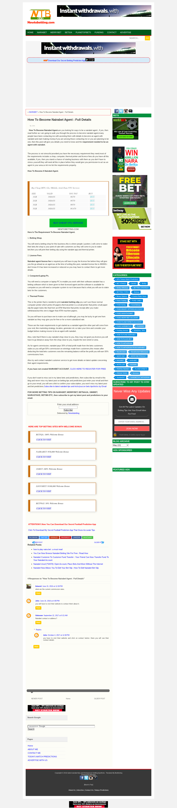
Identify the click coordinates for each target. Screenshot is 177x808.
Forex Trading (121, 301)
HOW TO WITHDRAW (124, 343)
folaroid (38, 586)
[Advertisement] (88, 85)
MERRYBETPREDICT (138, 356)
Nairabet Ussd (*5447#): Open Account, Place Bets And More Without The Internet (68, 564)
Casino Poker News (139, 296)
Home (30, 32)
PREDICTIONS (122, 373)
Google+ (54, 537)
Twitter (44, 537)
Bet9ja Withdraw (122, 288)
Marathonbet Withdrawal (139, 352)
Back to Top (88, 785)
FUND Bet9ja (121, 305)
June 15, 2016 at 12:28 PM (52, 586)
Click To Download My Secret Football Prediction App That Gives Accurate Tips (61, 530)
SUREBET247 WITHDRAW (140, 377)
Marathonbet (121, 352)
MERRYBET (121, 356)
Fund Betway (136, 305)
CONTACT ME (34, 753)
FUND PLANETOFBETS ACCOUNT (129, 322)
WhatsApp (87, 537)
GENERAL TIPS (139, 330)
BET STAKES (121, 283)
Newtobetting (73, 413)
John (37, 601)
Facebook (33, 537)
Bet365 (133, 283)
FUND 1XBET (137, 301)
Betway (136, 292)
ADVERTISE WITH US (37, 760)
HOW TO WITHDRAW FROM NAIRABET (131, 348)
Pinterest (65, 537)
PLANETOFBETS (141, 369)
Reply (38, 593)
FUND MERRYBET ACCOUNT (127, 318)
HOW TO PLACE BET (124, 339)
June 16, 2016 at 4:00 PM (49, 601)
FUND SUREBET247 (124, 326)
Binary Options (122, 296)
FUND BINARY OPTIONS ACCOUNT (130, 309)
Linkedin (76, 537)
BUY (92, 196)
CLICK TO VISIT (43, 439)
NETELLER (121, 365)
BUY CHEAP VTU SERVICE (68, 223)
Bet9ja (68, 32)
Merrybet (55, 32)
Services (136, 373)
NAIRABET (133, 360)
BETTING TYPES (123, 292)
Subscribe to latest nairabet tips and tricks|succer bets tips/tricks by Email (75, 386)
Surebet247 (121, 377)
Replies (38, 630)
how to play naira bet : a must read (47, 549)
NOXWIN (133, 365)
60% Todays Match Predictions (127, 279)
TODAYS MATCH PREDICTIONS (42, 756)
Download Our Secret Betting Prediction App (59, 60)
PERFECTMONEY (123, 369)
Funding (99, 32)
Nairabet (42, 32)
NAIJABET (120, 360)
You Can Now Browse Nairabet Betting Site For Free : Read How (60, 553)
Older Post (99, 542)
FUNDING (140, 326)
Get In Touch (140, 435)
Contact (111, 32)
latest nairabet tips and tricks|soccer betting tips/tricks (86, 773)
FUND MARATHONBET (125, 313)
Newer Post (37, 542)
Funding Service (122, 330)
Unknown (39, 615)
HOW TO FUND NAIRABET (126, 335)
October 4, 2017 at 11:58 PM (58, 635)
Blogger (93, 775)
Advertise (125, 32)
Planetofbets (83, 32)
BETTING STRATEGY (141, 288)
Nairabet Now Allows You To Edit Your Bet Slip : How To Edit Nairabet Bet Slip (66, 568)
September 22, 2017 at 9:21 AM (56, 615)
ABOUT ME (33, 749)
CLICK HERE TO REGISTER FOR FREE (88, 369)
